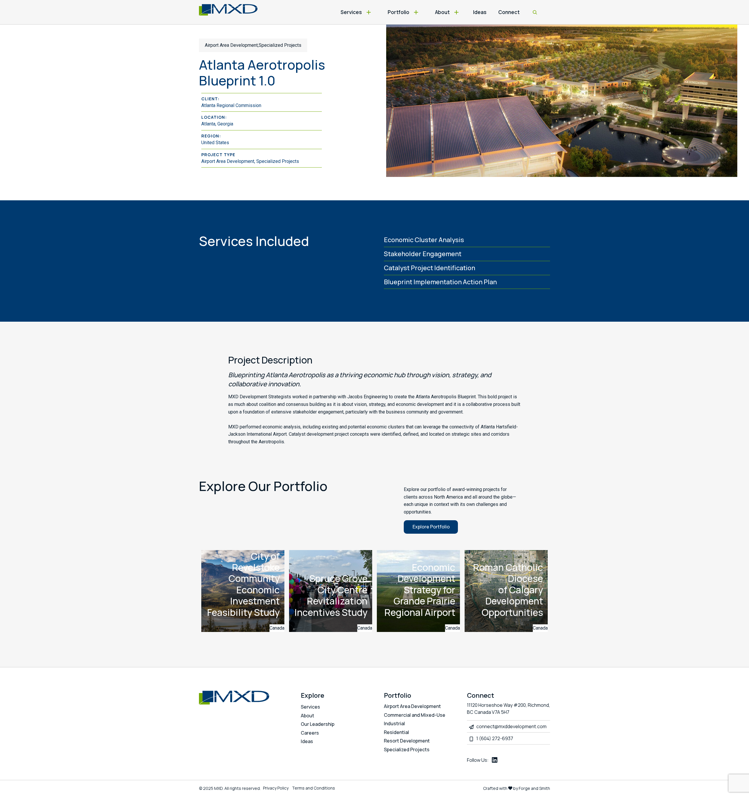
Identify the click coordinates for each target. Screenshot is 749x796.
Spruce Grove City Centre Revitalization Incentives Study (330, 595)
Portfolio (398, 12)
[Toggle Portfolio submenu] (416, 12)
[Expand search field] (534, 12)
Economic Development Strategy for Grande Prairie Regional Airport (419, 590)
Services (351, 12)
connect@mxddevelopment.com (511, 726)
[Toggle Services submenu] (369, 12)
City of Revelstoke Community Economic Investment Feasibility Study (243, 584)
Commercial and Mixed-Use (414, 715)
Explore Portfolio (431, 526)
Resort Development (407, 741)
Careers (310, 733)
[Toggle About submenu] (456, 12)
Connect (509, 12)
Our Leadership (317, 724)
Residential (396, 732)
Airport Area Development (412, 706)
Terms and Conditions (313, 788)
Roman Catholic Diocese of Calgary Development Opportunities (508, 590)
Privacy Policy (275, 788)
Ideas (480, 12)
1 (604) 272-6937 (494, 738)
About (442, 12)
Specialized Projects (407, 749)
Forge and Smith (534, 788)
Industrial (394, 723)
